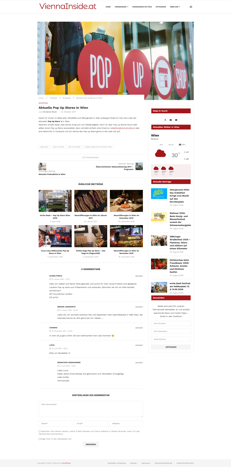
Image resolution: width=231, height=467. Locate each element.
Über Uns (174, 7)
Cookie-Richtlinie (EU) (185, 463)
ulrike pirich (55, 276)
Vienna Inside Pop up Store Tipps (98, 147)
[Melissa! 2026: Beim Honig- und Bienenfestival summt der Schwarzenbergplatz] (159, 217)
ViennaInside (120, 7)
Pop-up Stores (74, 147)
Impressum (145, 463)
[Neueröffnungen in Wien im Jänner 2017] (90, 201)
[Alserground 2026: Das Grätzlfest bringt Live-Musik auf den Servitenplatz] (159, 193)
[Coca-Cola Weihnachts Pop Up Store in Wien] (55, 236)
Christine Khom (50, 112)
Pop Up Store (58, 147)
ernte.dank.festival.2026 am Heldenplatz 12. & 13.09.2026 (180, 286)
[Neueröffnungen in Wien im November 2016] (126, 236)
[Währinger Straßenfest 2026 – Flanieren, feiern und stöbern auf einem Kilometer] (159, 240)
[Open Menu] (191, 7)
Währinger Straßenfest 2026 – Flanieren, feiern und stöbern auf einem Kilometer (180, 242)
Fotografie (161, 7)
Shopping (66, 98)
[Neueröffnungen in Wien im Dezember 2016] (126, 201)
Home (108, 7)
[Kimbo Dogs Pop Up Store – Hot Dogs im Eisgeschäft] (90, 236)
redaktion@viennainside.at (122, 128)
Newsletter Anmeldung (117, 463)
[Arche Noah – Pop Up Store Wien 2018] (55, 201)
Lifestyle (53, 98)
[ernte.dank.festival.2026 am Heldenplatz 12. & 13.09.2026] (159, 287)
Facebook (59, 131)
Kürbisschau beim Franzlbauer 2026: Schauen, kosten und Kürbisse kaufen (179, 266)
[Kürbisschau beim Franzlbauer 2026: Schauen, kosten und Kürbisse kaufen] (159, 264)
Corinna (53, 328)
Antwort (139, 276)
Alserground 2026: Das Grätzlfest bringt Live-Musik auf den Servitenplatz (179, 195)
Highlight (44, 147)
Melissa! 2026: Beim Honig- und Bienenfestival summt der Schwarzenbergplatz (180, 219)
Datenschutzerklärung (163, 463)
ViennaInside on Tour (142, 7)
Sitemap (133, 463)
